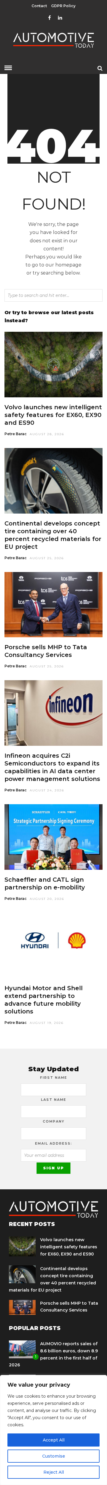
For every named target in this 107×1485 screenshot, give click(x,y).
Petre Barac (15, 434)
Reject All (53, 1472)
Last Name (53, 1100)
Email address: (53, 1143)
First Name (53, 1077)
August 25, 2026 (47, 558)
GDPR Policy (63, 6)
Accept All (53, 1440)
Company (53, 1121)
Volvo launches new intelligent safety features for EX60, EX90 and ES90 (53, 415)
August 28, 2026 (47, 434)
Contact (39, 6)
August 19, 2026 (47, 1023)
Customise (53, 1456)
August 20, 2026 (47, 899)
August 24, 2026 (47, 790)
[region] (53, 1430)
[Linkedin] (60, 18)
